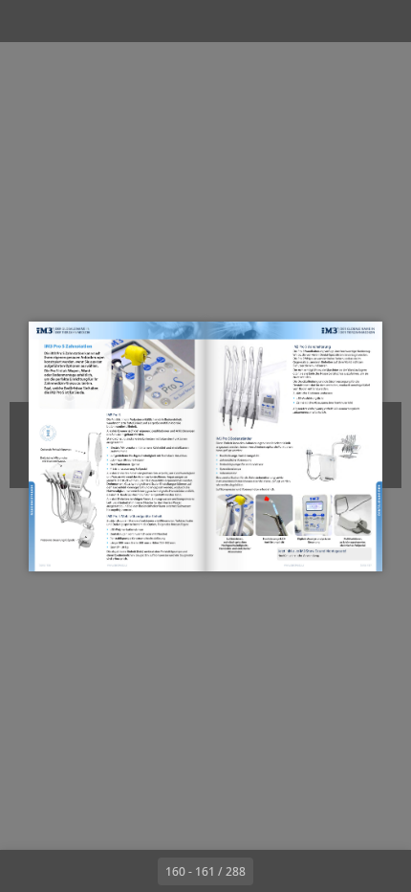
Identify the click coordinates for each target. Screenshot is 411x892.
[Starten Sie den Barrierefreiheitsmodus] (111, 21)
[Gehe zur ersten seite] (95, 871)
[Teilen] (342, 21)
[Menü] (27, 21)
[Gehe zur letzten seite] (316, 871)
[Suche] (69, 21)
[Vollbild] (384, 21)
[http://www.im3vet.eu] (117, 566)
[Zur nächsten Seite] (274, 871)
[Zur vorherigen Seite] (137, 871)
